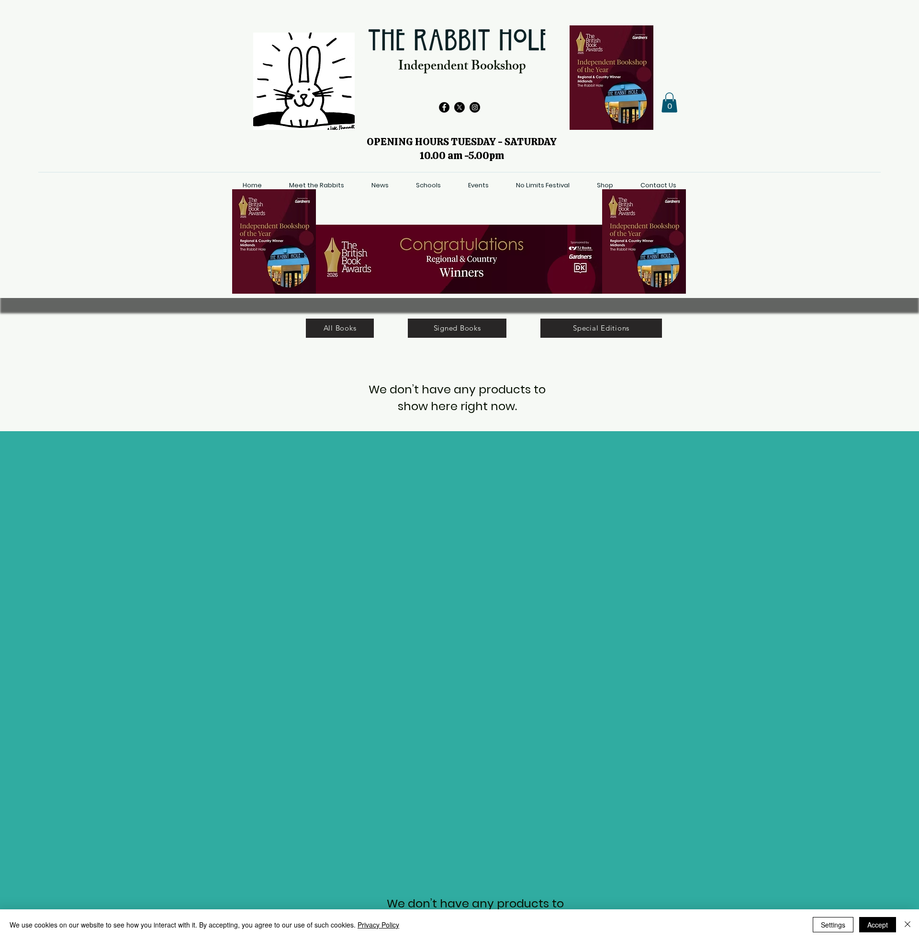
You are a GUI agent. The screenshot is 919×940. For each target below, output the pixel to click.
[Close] (907, 924)
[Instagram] (475, 107)
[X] (459, 107)
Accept (877, 924)
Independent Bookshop (462, 67)
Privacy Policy (378, 924)
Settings (833, 924)
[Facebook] (444, 107)
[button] (669, 102)
